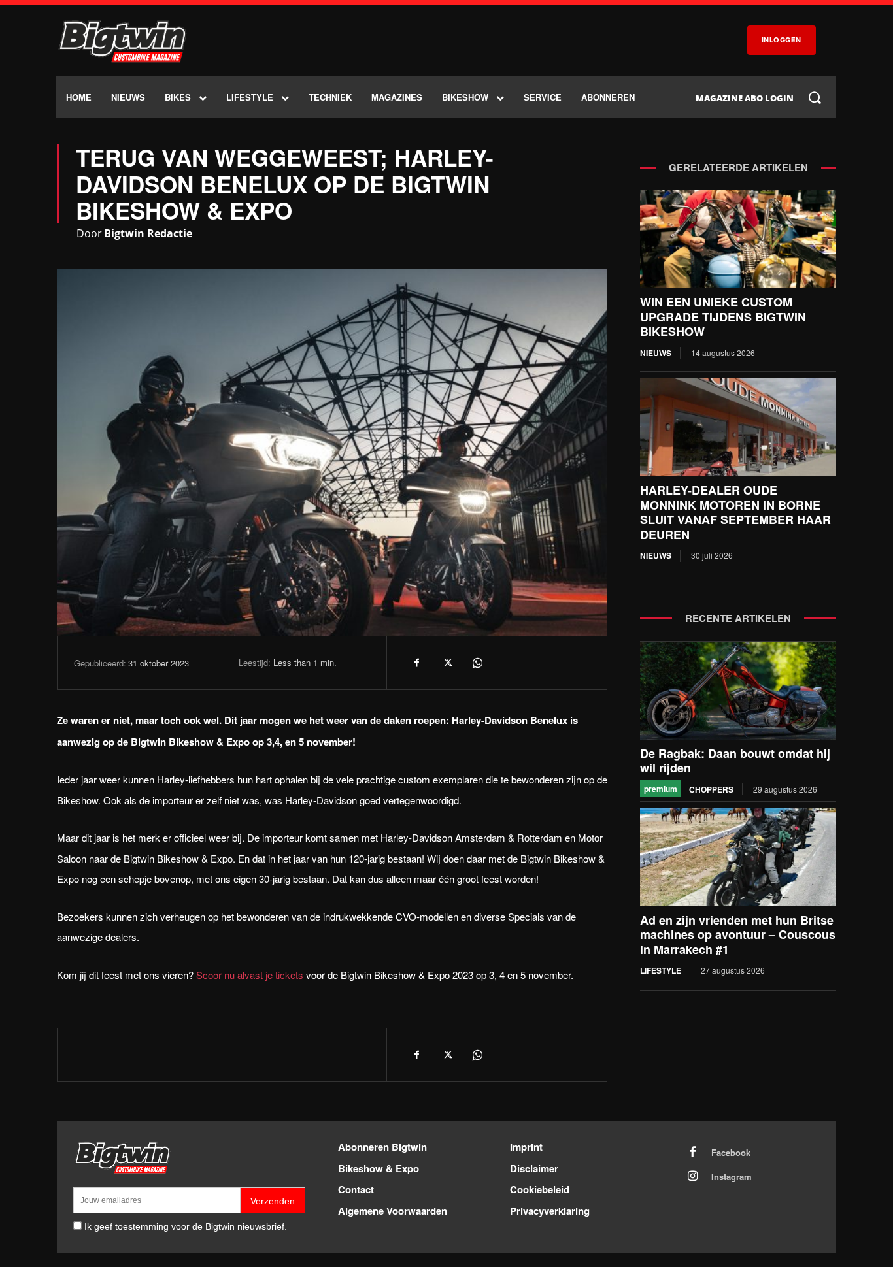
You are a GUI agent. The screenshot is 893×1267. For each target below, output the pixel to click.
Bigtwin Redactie (148, 233)
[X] (446, 663)
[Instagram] (693, 1177)
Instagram (731, 1177)
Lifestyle (660, 970)
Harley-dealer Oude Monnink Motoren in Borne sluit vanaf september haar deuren (735, 512)
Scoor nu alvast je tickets (249, 974)
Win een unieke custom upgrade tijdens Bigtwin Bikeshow (723, 316)
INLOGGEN (781, 39)
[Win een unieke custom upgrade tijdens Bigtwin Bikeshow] (738, 239)
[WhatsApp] (476, 663)
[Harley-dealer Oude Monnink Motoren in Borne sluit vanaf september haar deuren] (738, 427)
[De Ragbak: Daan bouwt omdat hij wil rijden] (738, 691)
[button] (814, 97)
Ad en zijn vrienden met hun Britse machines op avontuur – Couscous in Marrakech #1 (737, 935)
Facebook (730, 1153)
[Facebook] (416, 663)
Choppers (711, 789)
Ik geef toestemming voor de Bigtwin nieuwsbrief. (185, 1226)
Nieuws (655, 353)
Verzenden (272, 1201)
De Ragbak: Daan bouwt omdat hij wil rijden (735, 761)
